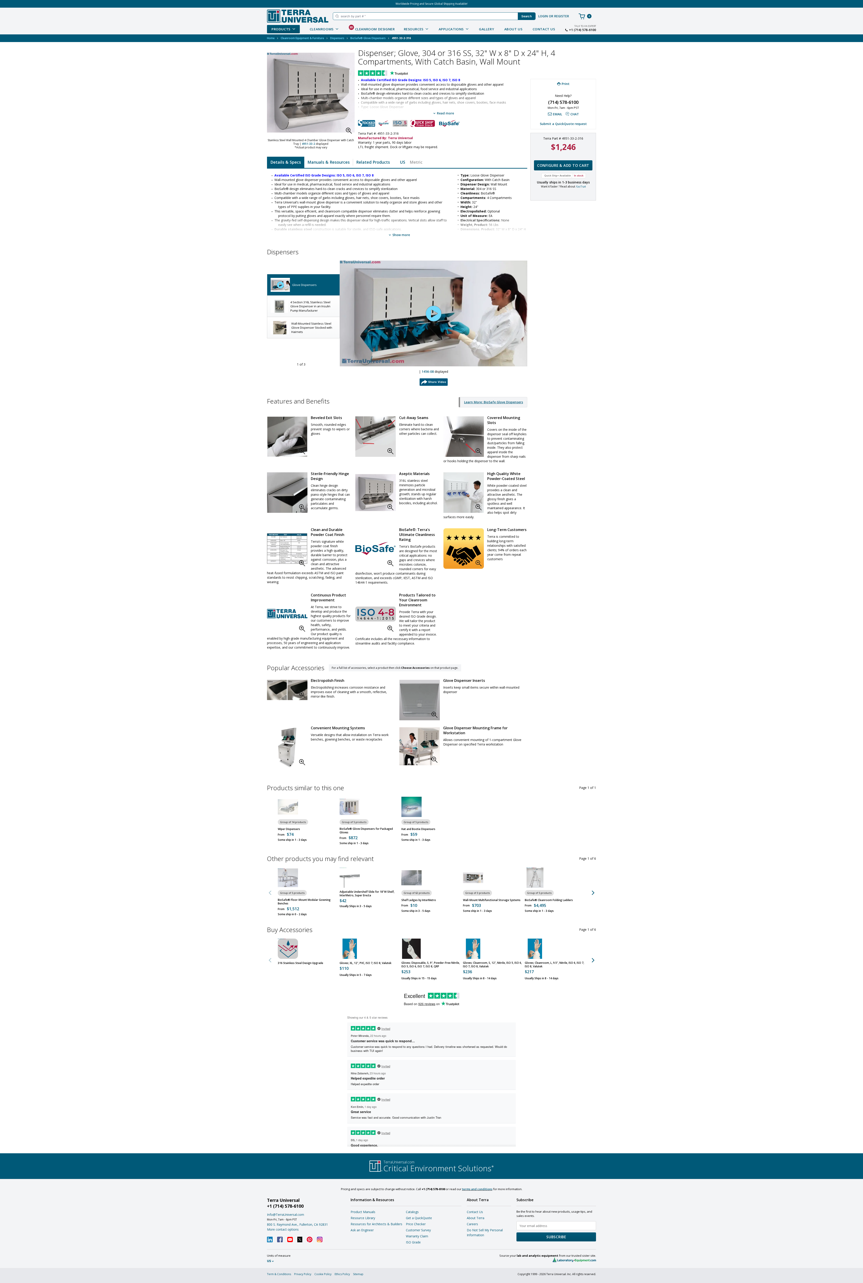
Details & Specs (285, 162)
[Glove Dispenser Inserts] (419, 700)
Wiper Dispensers (289, 829)
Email (557, 114)
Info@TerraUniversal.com (285, 1214)
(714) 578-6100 (563, 102)
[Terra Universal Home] (297, 16)
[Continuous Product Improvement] (287, 614)
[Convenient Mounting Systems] (287, 747)
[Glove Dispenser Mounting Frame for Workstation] (419, 746)
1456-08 (428, 371)
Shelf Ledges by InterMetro (418, 900)
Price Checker (416, 1224)
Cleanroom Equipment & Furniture (302, 38)
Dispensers (337, 38)
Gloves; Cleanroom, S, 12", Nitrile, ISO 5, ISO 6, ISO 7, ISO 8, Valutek (492, 964)
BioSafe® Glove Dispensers (368, 38)
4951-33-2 (308, 144)
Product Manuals (363, 1212)
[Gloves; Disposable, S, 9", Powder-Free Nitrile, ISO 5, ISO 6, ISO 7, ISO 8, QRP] (411, 949)
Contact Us (544, 29)
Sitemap (358, 1274)
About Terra (475, 1218)
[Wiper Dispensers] (288, 807)
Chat (574, 114)
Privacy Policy (302, 1274)
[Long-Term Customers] (463, 548)
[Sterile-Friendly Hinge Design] (287, 492)
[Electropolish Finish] (287, 690)
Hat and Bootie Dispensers (418, 829)
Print (565, 83)
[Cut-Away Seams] (375, 436)
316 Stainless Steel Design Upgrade (300, 963)
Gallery (486, 29)
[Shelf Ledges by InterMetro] (411, 878)
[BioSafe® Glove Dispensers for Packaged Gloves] (350, 807)
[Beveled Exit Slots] (287, 436)
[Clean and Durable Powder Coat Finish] (287, 548)
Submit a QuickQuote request (563, 124)
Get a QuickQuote (419, 1218)
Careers (472, 1224)
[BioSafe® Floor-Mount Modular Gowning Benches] (288, 878)
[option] (303, 285)
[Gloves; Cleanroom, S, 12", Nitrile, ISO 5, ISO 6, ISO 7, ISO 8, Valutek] (473, 949)
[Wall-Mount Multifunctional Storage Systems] (473, 878)
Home (271, 38)
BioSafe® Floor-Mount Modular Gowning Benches (304, 901)
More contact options (283, 1229)
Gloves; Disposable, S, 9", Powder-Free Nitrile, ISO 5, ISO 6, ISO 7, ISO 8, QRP (430, 964)
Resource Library (363, 1218)
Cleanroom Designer (372, 28)
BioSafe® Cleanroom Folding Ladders (549, 900)
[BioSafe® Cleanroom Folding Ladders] (535, 878)
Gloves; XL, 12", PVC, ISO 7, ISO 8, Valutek (365, 963)
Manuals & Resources (328, 162)
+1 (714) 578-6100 (582, 30)
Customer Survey (418, 1230)
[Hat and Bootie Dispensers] (411, 807)
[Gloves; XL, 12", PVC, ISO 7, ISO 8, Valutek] (350, 949)
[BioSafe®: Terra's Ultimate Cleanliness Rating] (375, 548)
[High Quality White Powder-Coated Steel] (463, 492)
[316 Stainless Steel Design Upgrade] (288, 949)
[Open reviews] (391, 73)
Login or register (553, 16)
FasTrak (581, 186)
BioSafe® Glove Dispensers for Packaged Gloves (366, 830)
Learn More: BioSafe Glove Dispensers (493, 402)
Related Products (373, 162)
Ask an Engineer (362, 1230)
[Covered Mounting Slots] (463, 436)
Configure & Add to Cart (563, 165)
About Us (513, 29)
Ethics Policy (342, 1274)
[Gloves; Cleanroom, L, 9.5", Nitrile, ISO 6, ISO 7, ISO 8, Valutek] (535, 949)
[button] (350, 131)
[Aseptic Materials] (375, 492)
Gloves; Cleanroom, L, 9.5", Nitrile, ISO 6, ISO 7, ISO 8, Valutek (554, 964)
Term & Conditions (279, 1274)
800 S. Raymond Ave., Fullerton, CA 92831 (297, 1224)
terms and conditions (477, 1189)
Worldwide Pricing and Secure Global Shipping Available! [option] (431, 4)
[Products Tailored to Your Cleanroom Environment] (375, 614)
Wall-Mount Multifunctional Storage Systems (491, 900)
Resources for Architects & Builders (376, 1224)
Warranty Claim (417, 1236)
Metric (416, 162)
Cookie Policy (322, 1274)
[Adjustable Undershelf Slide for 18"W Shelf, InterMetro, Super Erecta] (350, 878)
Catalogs (412, 1212)
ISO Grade (413, 1242)
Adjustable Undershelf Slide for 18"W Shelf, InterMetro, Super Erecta (367, 893)
